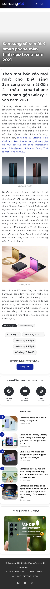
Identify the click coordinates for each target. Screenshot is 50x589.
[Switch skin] (36, 5)
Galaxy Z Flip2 (25, 340)
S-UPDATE (30, 572)
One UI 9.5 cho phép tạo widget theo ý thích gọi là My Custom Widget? (33, 455)
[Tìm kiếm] (41, 5)
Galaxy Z (14, 334)
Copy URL (25, 366)
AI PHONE (16, 576)
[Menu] (46, 5)
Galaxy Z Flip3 (25, 346)
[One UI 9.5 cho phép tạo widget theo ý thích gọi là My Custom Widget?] (10, 457)
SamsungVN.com (25, 567)
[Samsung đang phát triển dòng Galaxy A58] (10, 423)
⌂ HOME (9, 572)
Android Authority (26, 326)
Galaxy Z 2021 (34, 334)
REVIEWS (27, 576)
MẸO (35, 576)
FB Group (19, 572)
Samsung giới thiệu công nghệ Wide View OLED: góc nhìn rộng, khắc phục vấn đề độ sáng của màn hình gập (34, 492)
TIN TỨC (40, 572)
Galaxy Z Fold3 (25, 352)
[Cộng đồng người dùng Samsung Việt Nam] (13, 4)
